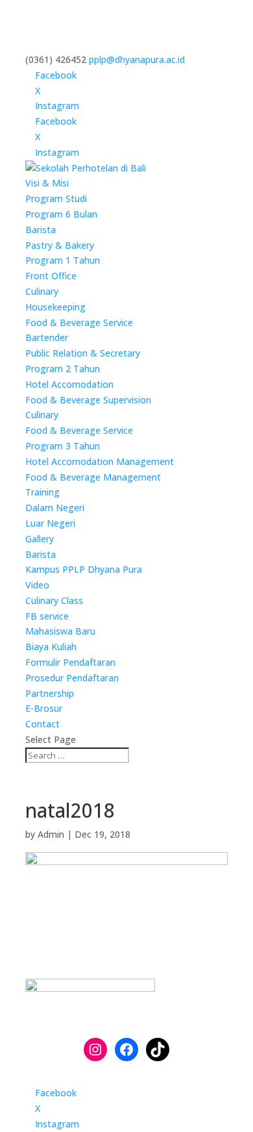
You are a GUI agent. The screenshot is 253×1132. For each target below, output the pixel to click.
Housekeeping (55, 307)
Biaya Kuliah (51, 646)
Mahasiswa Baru (60, 631)
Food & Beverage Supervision (88, 400)
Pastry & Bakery (59, 245)
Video (37, 585)
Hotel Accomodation (69, 384)
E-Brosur (43, 708)
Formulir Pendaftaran (70, 662)
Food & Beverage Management (93, 477)
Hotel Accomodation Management (99, 461)
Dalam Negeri (54, 507)
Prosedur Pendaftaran (72, 678)
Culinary (41, 291)
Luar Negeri (50, 523)
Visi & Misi (47, 183)
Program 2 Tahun (62, 368)
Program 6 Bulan (61, 214)
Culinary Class (54, 600)
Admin (51, 834)
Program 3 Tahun (62, 446)
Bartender (46, 337)
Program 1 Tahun (62, 260)
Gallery (39, 539)
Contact (42, 724)
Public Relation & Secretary (82, 353)
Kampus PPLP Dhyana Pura (83, 569)
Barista (40, 229)
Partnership (49, 693)
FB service (47, 616)
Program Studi (56, 198)
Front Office (51, 276)
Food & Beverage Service (79, 322)
